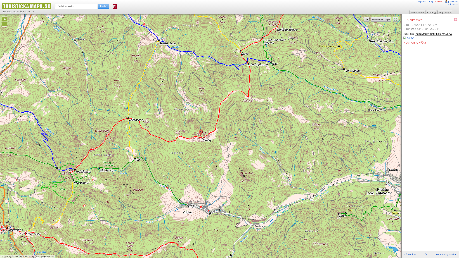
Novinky (438, 1)
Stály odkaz (409, 254)
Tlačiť (424, 254)
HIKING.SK (28, 11)
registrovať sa (452, 4)
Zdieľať (409, 38)
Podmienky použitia (446, 254)
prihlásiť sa (453, 1)
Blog (431, 1)
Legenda (422, 1)
